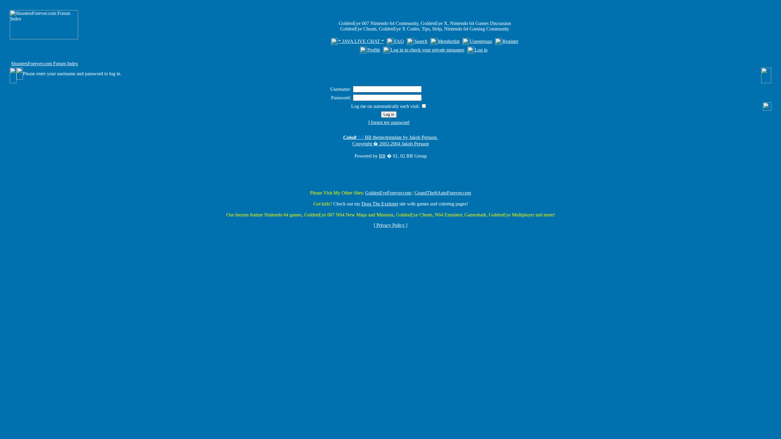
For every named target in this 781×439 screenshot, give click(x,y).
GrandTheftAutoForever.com (443, 192)
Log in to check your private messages (427, 49)
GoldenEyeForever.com (388, 192)
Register (510, 41)
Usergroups (481, 41)
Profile (373, 49)
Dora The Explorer (380, 203)
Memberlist (448, 41)
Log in (481, 49)
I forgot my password (388, 122)
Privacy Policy (390, 225)
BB (382, 156)
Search (420, 41)
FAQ (399, 41)
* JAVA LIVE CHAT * (361, 41)
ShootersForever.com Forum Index (44, 63)
